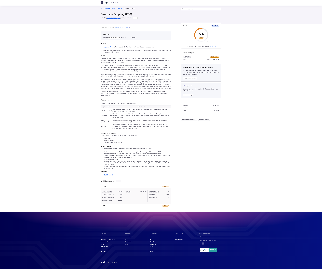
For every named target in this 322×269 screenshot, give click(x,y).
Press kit (152, 249)
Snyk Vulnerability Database (108, 8)
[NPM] (203, 244)
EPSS (184, 59)
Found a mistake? (204, 119)
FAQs (126, 244)
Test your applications (190, 78)
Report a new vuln (179, 239)
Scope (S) (128, 191)
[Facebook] (206, 237)
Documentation (129, 241)
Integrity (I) (152, 194)
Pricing (102, 244)
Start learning (188, 95)
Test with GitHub (105, 246)
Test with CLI (104, 249)
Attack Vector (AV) (107, 191)
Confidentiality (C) (154, 191)
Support (176, 237)
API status (103, 251)
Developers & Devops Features (108, 239)
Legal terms (153, 244)
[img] (123, 28)
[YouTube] (203, 237)
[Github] (200, 244)
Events (151, 251)
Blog (126, 239)
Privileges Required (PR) (108, 197)
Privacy (151, 246)
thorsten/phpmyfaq (113, 18)
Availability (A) (153, 197)
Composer (119, 8)
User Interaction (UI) (107, 200)
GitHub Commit (108, 175)
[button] (136, 186)
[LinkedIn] (209, 237)
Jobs (151, 239)
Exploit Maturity (187, 56)
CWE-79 (126, 28)
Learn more (213, 46)
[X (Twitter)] (200, 237)
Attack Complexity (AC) (108, 194)
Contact (152, 241)
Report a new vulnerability (189, 119)
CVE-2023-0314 (118, 28)
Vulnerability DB (129, 237)
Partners (103, 237)
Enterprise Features (105, 241)
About (151, 237)
